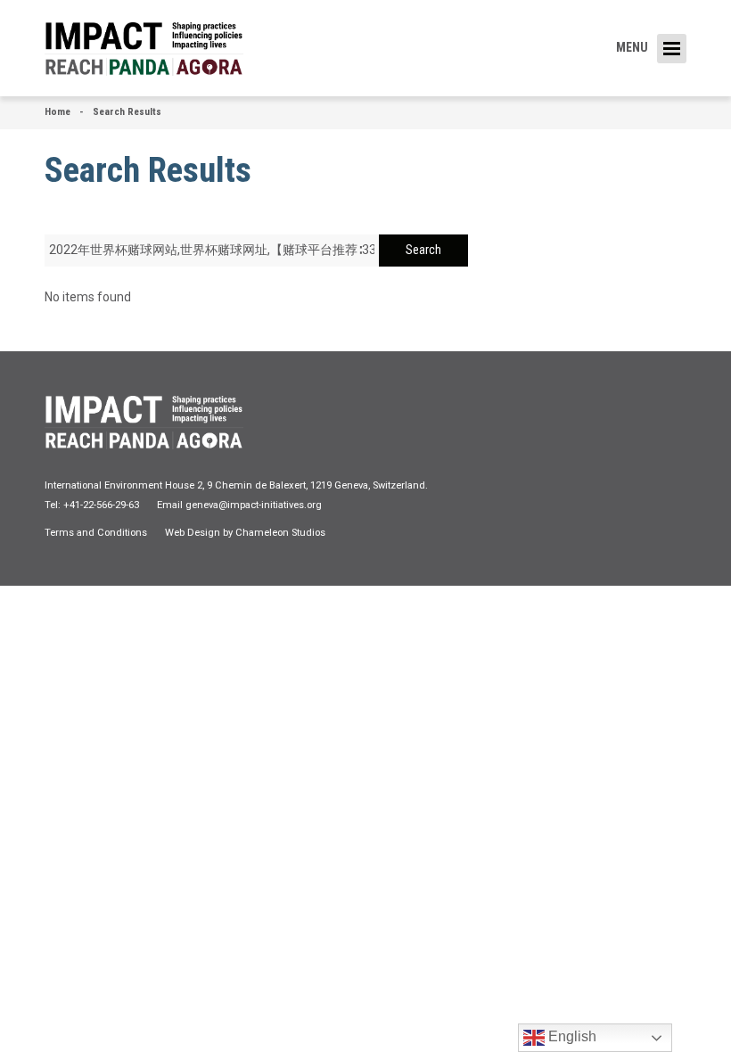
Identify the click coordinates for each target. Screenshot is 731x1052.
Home (57, 112)
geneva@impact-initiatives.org (253, 505)
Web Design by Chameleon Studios (245, 532)
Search (423, 249)
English (570, 1036)
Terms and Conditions (96, 532)
